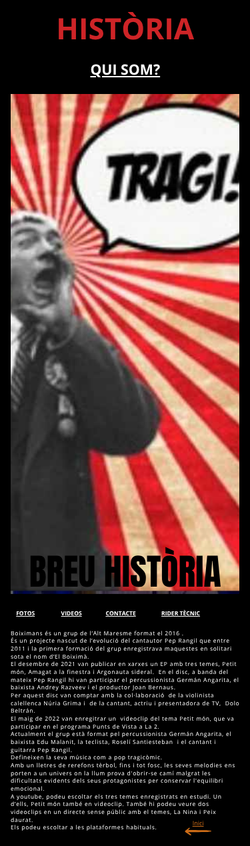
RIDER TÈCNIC (180, 613)
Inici (198, 823)
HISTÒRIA (125, 28)
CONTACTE (120, 613)
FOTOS (25, 613)
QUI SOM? (125, 69)
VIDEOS (71, 613)
